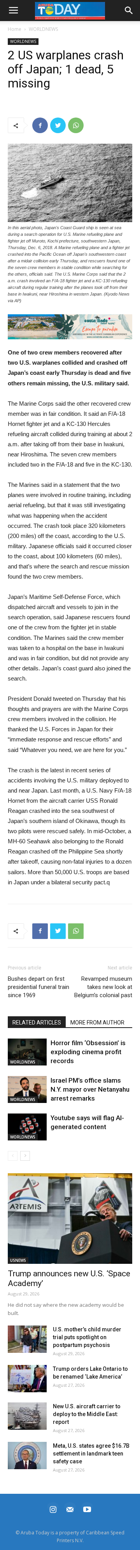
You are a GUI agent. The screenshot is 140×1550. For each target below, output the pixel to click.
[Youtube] (87, 1508)
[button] (70, 326)
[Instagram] (53, 1508)
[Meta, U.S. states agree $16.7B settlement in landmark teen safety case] (27, 1455)
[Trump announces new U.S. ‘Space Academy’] (70, 1218)
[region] (70, 326)
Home (14, 29)
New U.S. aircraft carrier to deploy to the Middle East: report (87, 1414)
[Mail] (70, 1508)
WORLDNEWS (43, 29)
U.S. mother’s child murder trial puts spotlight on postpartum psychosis (87, 1337)
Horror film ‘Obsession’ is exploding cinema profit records (88, 1052)
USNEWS (18, 1260)
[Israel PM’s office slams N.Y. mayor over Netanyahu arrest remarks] (27, 1089)
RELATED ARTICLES (36, 1022)
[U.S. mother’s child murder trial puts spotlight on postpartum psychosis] (27, 1339)
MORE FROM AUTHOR (97, 1022)
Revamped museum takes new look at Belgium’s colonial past (103, 987)
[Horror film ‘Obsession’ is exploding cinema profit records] (27, 1052)
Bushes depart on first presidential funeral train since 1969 (38, 987)
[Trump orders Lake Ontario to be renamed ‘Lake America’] (27, 1378)
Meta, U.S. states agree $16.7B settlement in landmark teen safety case (91, 1453)
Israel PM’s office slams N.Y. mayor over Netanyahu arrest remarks (90, 1089)
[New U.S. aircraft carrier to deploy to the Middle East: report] (27, 1416)
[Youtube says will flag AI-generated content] (27, 1127)
